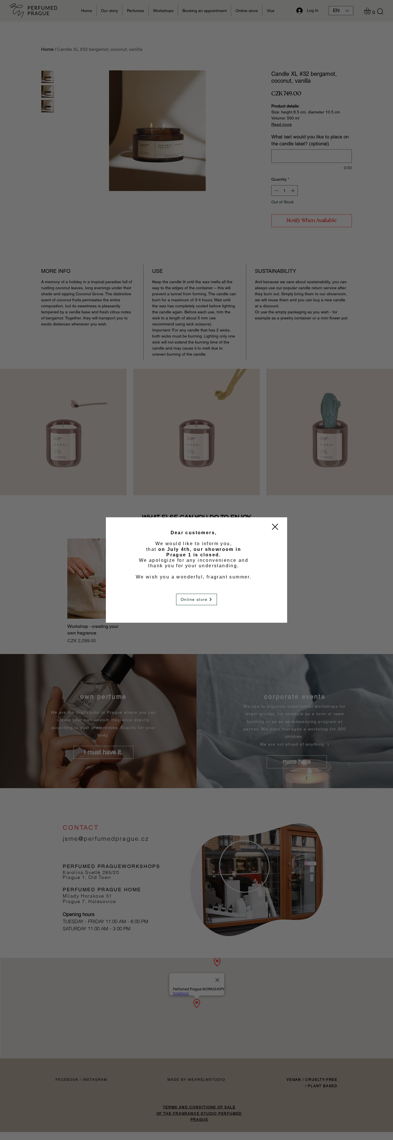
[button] (275, 527)
